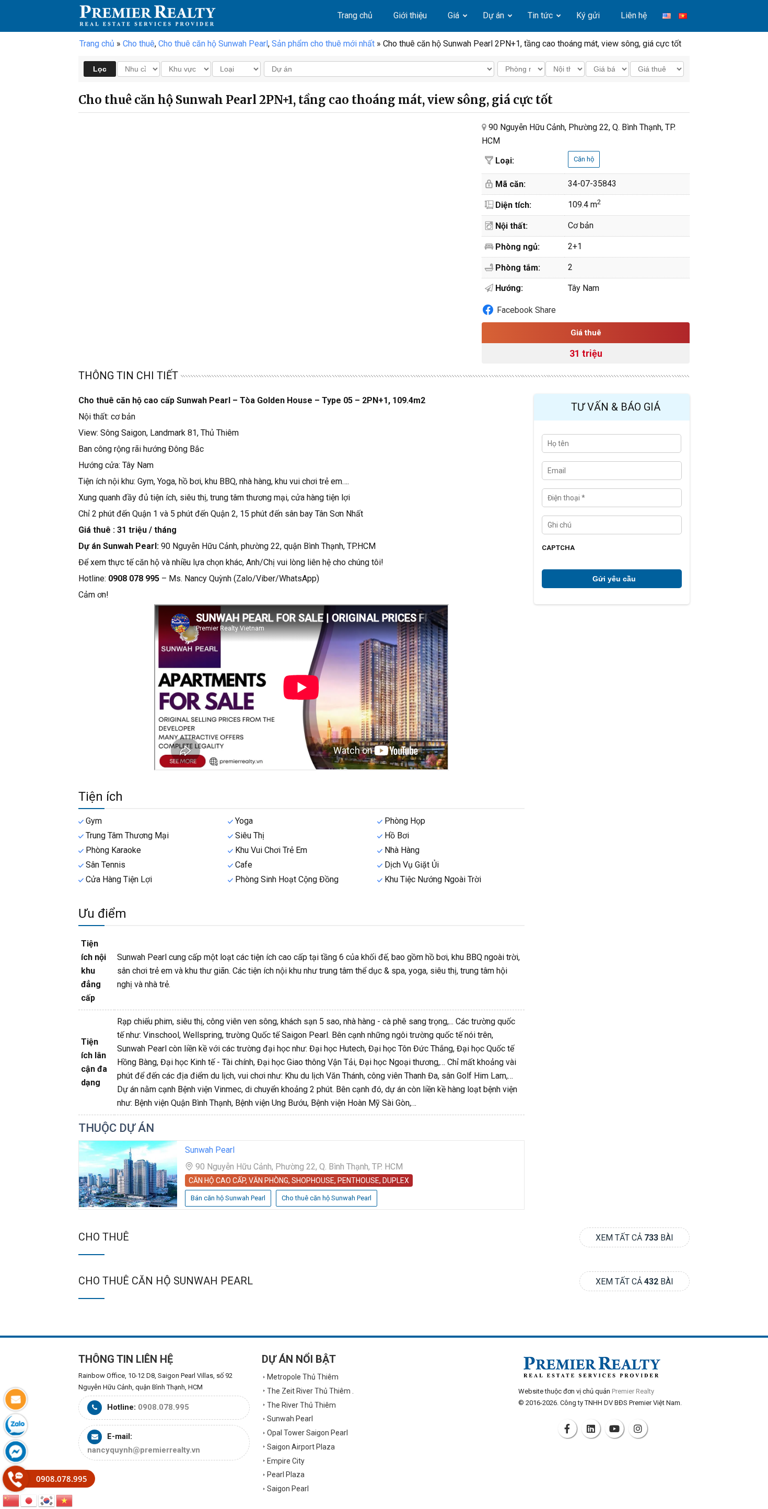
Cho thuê (103, 1237)
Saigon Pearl (288, 1488)
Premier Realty (147, 15)
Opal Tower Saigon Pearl (307, 1433)
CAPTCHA (558, 548)
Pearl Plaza (286, 1474)
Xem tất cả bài (634, 1238)
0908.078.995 (163, 1407)
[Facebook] (569, 1428)
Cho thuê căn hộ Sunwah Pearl (165, 1280)
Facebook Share (526, 310)
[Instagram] (639, 1428)
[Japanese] (29, 1500)
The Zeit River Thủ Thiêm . (310, 1391)
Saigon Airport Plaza (301, 1447)
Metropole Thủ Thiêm (303, 1377)
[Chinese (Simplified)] (11, 1500)
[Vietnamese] (65, 1500)
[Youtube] (616, 1428)
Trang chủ (96, 44)
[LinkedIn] (592, 1428)
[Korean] (47, 1500)
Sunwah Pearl (210, 1150)
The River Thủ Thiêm (301, 1405)
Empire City (286, 1461)
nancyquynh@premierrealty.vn (143, 1450)
